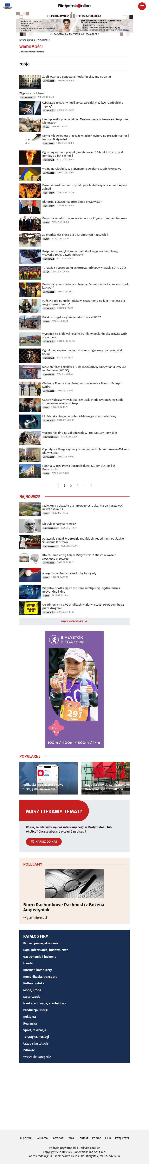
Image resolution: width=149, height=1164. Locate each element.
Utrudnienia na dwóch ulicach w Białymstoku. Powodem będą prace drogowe (83, 606)
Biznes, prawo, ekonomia (41, 943)
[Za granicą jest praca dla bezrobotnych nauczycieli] (30, 240)
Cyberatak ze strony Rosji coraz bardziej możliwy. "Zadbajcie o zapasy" (82, 104)
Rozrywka (30, 1023)
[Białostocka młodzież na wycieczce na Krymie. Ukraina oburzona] (30, 223)
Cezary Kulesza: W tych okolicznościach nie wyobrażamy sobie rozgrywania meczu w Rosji (82, 401)
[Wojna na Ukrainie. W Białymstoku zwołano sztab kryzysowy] (30, 174)
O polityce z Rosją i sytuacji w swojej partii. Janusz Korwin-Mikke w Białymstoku (86, 451)
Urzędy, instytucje (36, 1043)
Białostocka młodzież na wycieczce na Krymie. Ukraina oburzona (84, 218)
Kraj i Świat (48, 143)
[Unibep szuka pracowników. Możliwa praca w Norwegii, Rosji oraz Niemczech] (30, 124)
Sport (46, 272)
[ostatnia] (91, 485)
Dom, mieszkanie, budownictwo (45, 950)
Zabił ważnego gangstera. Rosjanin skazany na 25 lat (76, 76)
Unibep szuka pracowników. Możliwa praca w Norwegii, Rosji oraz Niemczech (85, 120)
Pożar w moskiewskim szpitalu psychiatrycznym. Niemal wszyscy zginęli (84, 186)
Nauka (46, 222)
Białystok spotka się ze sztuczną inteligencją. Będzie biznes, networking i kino (81, 589)
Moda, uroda (32, 990)
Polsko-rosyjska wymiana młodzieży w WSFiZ (71, 317)
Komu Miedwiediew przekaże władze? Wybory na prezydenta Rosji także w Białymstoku (85, 137)
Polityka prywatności (62, 1148)
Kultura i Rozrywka (28, 97)
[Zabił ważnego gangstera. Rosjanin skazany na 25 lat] (30, 82)
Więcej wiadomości (72, 621)
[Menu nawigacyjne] (142, 6)
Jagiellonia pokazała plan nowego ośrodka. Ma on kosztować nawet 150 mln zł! (82, 507)
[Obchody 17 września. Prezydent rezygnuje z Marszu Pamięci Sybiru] (30, 389)
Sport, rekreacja (34, 1030)
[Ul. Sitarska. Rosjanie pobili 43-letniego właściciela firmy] (30, 422)
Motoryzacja (32, 997)
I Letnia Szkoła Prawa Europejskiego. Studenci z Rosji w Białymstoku (78, 467)
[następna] (84, 485)
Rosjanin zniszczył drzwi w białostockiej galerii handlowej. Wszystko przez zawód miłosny (80, 252)
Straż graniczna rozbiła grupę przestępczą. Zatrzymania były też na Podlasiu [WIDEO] (84, 368)
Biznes (46, 596)
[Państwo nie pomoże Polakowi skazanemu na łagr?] (30, 306)
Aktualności (49, 81)
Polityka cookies (89, 1148)
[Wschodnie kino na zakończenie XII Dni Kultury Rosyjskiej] (30, 438)
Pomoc (96, 1138)
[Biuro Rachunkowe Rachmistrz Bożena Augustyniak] (74, 883)
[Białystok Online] (74, 6)
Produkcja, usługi (35, 1010)
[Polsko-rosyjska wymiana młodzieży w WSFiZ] (30, 323)
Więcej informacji (35, 918)
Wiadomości (43, 40)
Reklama (29, 1017)
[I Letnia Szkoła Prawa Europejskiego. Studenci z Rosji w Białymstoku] (30, 471)
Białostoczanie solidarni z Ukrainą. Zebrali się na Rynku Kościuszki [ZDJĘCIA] (85, 286)
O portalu (26, 1138)
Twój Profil (122, 1138)
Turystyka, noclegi (36, 1037)
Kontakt (83, 1138)
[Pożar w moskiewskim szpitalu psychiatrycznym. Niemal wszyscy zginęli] (30, 190)
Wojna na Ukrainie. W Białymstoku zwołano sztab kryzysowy (81, 168)
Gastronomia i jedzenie (39, 957)
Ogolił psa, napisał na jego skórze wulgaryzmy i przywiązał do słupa (83, 352)
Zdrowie (29, 1050)
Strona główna (27, 40)
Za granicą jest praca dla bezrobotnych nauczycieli (75, 234)
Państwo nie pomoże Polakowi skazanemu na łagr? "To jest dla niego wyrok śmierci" (83, 302)
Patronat (57, 1138)
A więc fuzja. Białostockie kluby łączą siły (69, 573)
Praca (46, 127)
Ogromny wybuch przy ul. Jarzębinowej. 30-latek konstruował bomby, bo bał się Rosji (82, 153)
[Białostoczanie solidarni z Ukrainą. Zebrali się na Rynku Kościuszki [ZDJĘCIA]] (30, 290)
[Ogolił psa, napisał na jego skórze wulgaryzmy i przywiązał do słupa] (30, 356)
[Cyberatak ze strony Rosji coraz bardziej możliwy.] (30, 108)
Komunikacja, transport (40, 977)
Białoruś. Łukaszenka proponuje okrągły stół (71, 201)
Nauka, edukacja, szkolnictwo (44, 1003)
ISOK (108, 1138)
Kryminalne (48, 160)
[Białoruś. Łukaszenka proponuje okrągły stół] (30, 207)
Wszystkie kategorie (37, 1057)
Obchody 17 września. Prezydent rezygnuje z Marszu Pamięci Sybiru (81, 385)
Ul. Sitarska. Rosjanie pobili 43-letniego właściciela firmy (79, 416)
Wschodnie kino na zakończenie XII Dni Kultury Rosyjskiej (80, 433)
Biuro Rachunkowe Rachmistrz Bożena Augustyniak (63, 907)
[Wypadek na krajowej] (30, 339)
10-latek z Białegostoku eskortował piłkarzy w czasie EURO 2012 (84, 267)
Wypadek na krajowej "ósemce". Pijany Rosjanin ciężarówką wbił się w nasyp (84, 335)
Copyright (49, 1152)
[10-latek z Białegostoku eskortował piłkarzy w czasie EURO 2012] (30, 273)
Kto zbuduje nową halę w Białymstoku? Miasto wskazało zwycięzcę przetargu (79, 556)
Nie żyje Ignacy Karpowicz (59, 524)
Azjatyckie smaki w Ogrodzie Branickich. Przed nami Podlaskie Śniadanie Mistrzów (83, 540)
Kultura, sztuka (33, 983)
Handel (28, 963)
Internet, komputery (37, 970)
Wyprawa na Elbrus (31, 93)
